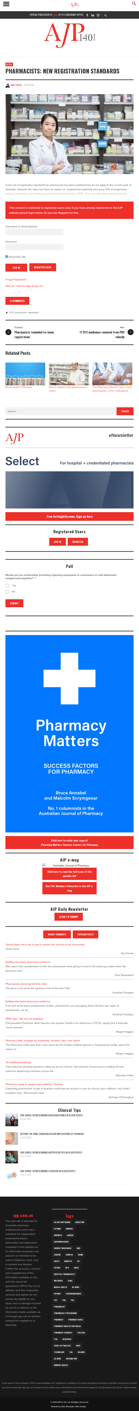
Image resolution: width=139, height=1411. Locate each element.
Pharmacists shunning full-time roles (26, 983)
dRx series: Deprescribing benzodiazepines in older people (51, 1115)
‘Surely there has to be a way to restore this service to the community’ (45, 944)
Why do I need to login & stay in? (24, 286)
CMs (78, 1248)
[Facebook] (87, 15)
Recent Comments (57, 934)
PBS (64, 1300)
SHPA (78, 1345)
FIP (78, 1261)
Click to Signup (68, 917)
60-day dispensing (62, 1222)
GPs (67, 1267)
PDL (72, 1300)
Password (11, 241)
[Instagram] (98, 15)
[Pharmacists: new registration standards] (69, 134)
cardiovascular (61, 1241)
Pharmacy (58, 1319)
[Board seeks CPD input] (25, 374)
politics (81, 1332)
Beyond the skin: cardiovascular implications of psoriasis (52, 1134)
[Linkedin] (92, 15)
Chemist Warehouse (62, 1248)
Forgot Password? (15, 279)
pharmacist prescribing (65, 1313)
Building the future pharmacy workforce (27, 962)
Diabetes (68, 1261)
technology (59, 1352)
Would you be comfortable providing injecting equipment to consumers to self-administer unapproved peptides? (61, 576)
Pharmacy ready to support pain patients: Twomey (34, 1084)
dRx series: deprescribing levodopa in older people (47, 1171)
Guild (76, 1267)
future (57, 1267)
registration (33, 312)
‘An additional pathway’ (18, 1062)
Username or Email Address (21, 226)
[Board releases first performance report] (69, 374)
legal (70, 1280)
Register (77, 542)
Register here (42, 267)
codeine (57, 1254)
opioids (57, 1293)
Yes (14, 585)
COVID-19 (69, 1254)
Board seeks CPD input (18, 387)
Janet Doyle (16, 85)
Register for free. (68, 212)
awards (69, 1228)
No (13, 591)
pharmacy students (63, 1332)
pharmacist (59, 1306)
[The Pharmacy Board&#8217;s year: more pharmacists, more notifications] (112, 374)
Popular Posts (85, 934)
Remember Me (17, 256)
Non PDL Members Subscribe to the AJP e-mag (70, 888)
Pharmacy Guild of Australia (67, 1326)
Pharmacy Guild (75, 1319)
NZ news (75, 1287)
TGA (71, 1352)
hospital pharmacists (64, 1274)
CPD (11, 312)
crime (80, 1254)
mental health (60, 1287)
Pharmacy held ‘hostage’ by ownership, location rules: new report (42, 1040)
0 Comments (17, 301)
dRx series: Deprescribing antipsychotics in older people (51, 1152)
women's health (61, 1365)
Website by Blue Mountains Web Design (68, 1406)
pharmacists (21, 312)
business (58, 1235)
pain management (73, 1293)
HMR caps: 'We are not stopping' (24, 1018)
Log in (57, 542)
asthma (57, 1228)
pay (55, 1300)
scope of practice (62, 1345)
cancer (70, 1235)
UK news (81, 1352)
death (56, 1261)
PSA (55, 1339)
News (9, 64)
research (66, 1339)
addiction (79, 1222)
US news (57, 1358)
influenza (58, 1280)
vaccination (71, 1358)
